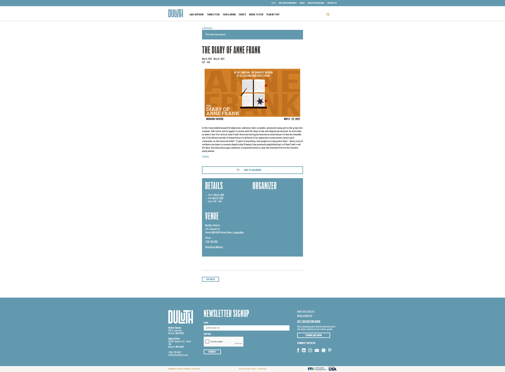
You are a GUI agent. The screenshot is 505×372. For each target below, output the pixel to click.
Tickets (205, 156)
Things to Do (213, 15)
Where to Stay (256, 15)
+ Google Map (238, 232)
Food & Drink (229, 15)
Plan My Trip (273, 15)
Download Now (314, 335)
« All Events (207, 28)
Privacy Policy (244, 369)
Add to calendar (252, 170)
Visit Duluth (178, 369)
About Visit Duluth (305, 312)
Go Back (210, 279)
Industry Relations (316, 3)
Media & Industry (304, 316)
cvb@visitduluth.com (178, 355)
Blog (274, 3)
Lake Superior (197, 15)
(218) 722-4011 (174, 352)
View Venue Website (214, 247)
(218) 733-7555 (211, 242)
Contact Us (332, 3)
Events (242, 15)
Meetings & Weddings (288, 3)
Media (302, 3)
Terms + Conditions (258, 369)
